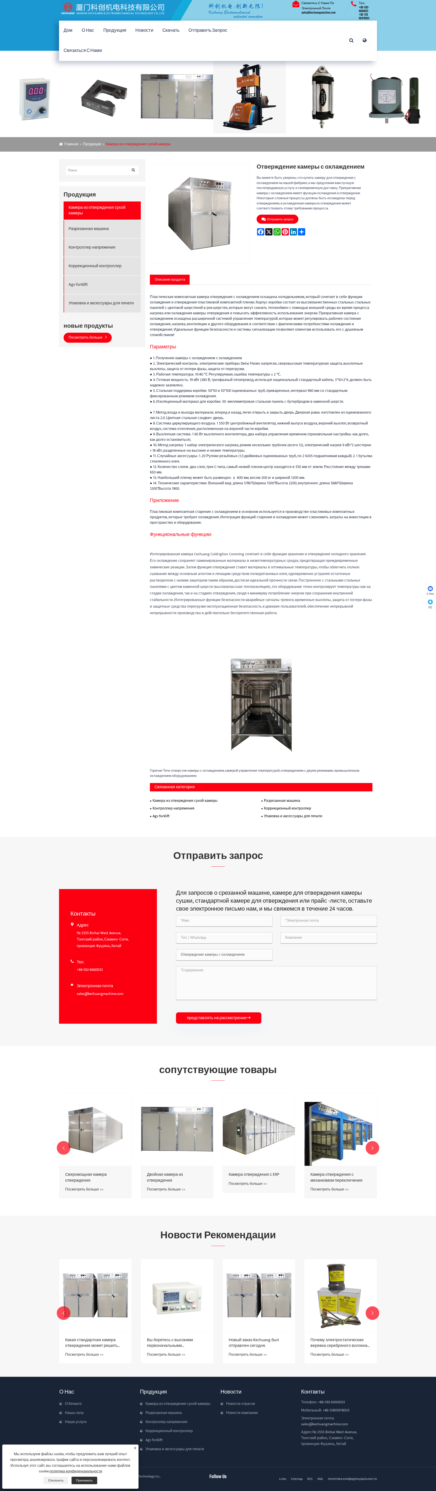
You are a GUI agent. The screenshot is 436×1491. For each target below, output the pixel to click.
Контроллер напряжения (92, 247)
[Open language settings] (364, 40)
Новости (144, 30)
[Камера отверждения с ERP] (177, 1130)
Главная (71, 144)
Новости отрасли (240, 1404)
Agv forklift (78, 285)
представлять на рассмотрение (218, 1018)
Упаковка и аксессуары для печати (101, 303)
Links (282, 1479)
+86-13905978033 (336, 1410)
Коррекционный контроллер (95, 266)
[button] (63, 1148)
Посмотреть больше (86, 338)
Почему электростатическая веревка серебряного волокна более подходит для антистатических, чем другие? (257, 1343)
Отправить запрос (207, 30)
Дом (68, 30)
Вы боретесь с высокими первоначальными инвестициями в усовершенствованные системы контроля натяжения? (94, 1343)
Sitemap (297, 1479)
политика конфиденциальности (352, 1479)
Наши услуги (76, 1422)
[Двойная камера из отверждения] (95, 1130)
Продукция (114, 30)
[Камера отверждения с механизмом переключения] (259, 1130)
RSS (310, 1479)
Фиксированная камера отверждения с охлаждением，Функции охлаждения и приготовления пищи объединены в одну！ (340, 1343)
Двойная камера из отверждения (83, 1177)
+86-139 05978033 (364, 16)
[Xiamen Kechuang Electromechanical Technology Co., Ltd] (168, 10)
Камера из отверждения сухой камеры (138, 144)
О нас (88, 30)
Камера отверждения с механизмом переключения (255, 1177)
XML (320, 1479)
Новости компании (242, 1413)
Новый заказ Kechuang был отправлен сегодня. (172, 1343)
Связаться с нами (83, 51)
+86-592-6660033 (364, 9)
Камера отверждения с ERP (172, 1175)
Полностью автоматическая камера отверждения (336, 1177)
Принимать (84, 1480)
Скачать (170, 30)
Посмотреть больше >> (84, 1189)
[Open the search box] (351, 40)
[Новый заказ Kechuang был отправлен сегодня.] (177, 1295)
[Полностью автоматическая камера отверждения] (341, 1130)
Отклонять (56, 1480)
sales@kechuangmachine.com (319, 12)
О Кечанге (73, 1404)
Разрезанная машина (89, 229)
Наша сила (74, 1413)
